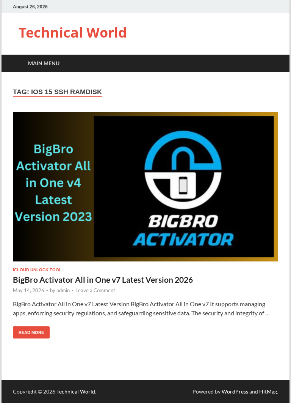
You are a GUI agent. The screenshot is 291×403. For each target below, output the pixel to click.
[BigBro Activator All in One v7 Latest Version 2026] (145, 186)
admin (63, 290)
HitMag (268, 391)
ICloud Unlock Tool (37, 270)
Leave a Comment (95, 290)
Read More (28, 330)
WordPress (235, 391)
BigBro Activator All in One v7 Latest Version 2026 (103, 279)
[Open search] (270, 63)
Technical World (73, 32)
